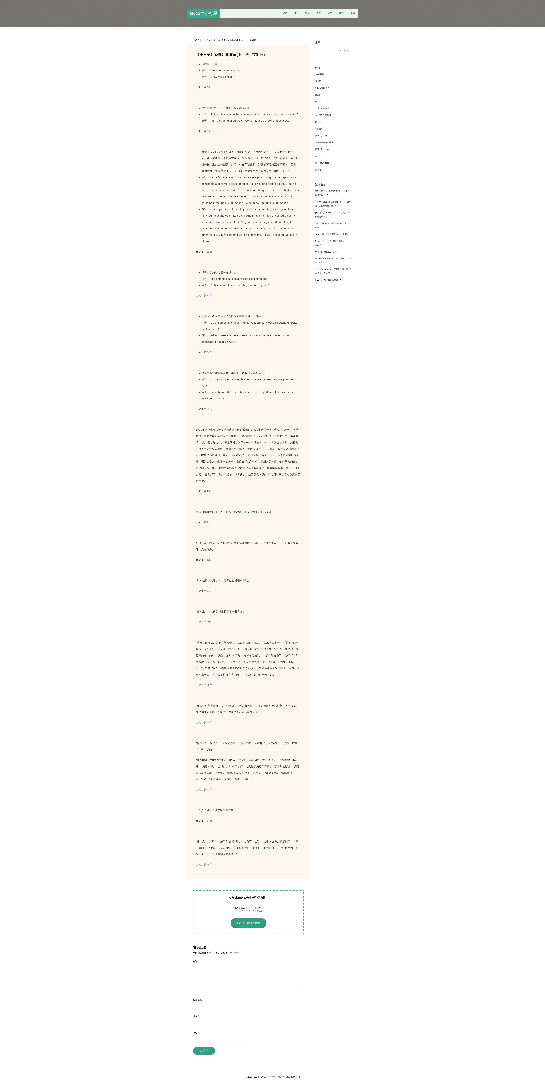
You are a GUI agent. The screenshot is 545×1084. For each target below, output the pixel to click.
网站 (195, 1032)
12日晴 (318, 81)
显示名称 (198, 1000)
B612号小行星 (204, 13)
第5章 (207, 590)
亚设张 (318, 95)
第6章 (207, 131)
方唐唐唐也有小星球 (324, 142)
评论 (196, 961)
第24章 (208, 352)
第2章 (207, 87)
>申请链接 (319, 74)
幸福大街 (319, 129)
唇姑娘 (318, 101)
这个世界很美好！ (332, 280)
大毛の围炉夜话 (322, 108)
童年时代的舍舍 (322, 163)
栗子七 (318, 156)
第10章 (208, 685)
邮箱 (196, 1016)
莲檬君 (318, 170)
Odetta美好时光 (322, 88)
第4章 (207, 491)
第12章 (208, 789)
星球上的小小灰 (322, 149)
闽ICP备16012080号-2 (288, 1077)
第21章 (208, 251)
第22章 (208, 295)
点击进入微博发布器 (248, 923)
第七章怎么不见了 (329, 252)
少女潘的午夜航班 (323, 115)
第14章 (208, 820)
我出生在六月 (321, 136)
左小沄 (318, 122)
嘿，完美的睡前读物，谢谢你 (335, 234)
